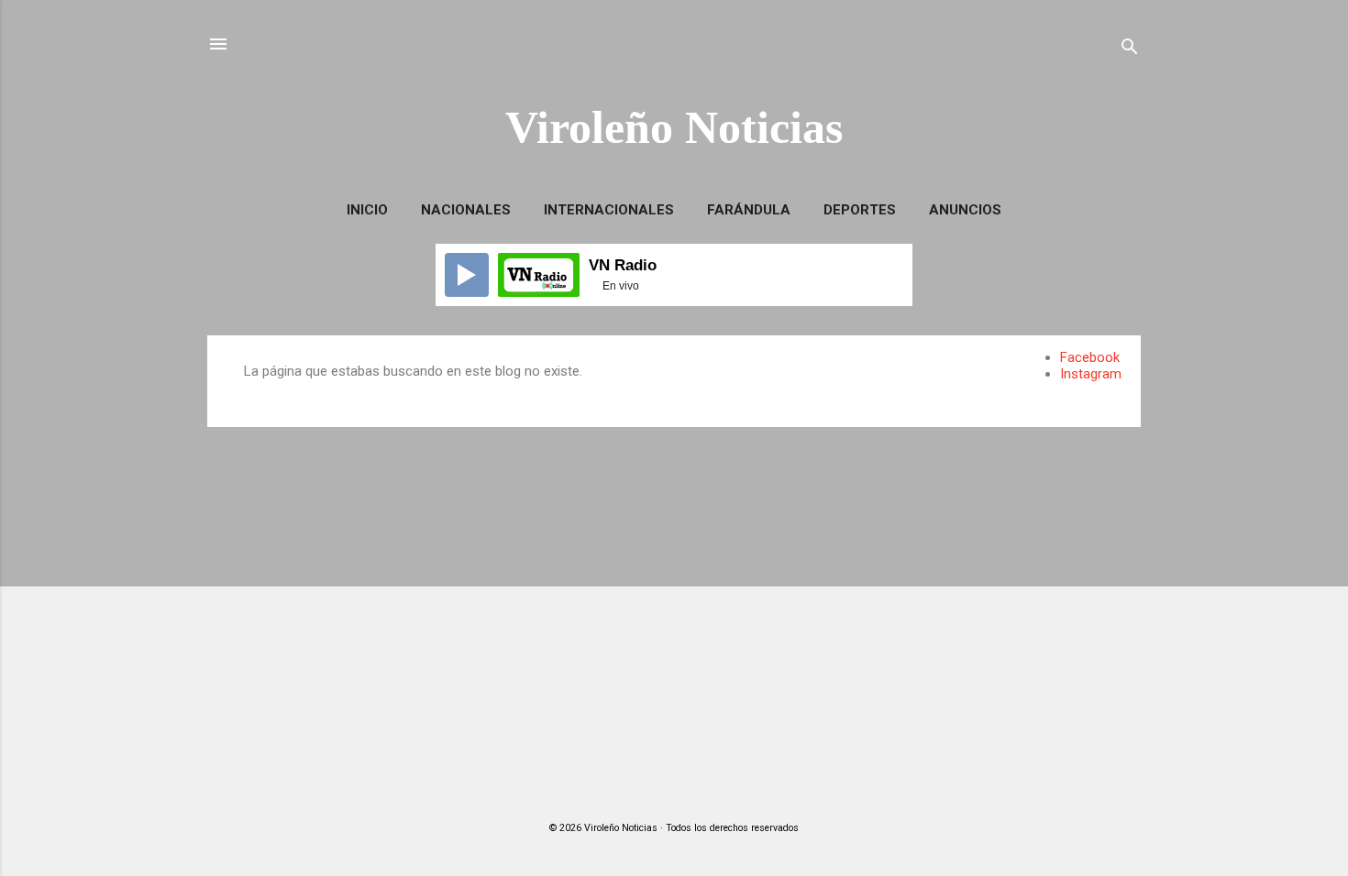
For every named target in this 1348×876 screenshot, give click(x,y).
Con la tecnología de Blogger (685, 791)
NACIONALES (466, 210)
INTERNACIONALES (609, 210)
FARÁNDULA (748, 210)
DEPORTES (859, 210)
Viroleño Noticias (674, 127)
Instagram (1090, 374)
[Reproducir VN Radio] (467, 275)
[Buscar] (1130, 50)
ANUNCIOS (965, 210)
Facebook (1090, 357)
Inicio (367, 210)
